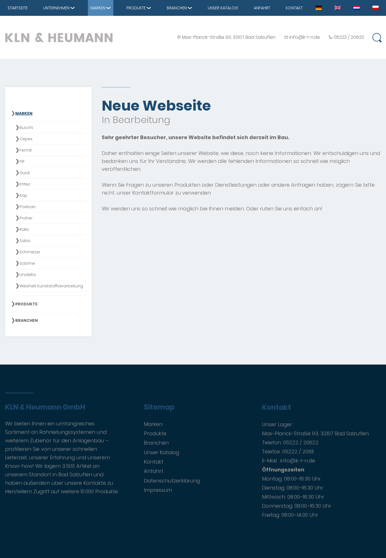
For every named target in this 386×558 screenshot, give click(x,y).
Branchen (177, 8)
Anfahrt (262, 8)
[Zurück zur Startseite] (59, 37)
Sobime (27, 263)
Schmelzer (29, 252)
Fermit (25, 150)
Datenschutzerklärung (172, 480)
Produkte (136, 8)
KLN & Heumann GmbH (45, 407)
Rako (24, 229)
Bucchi (26, 127)
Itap (23, 195)
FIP (22, 161)
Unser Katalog (223, 8)
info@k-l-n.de (304, 37)
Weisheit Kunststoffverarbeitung (51, 286)
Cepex (25, 139)
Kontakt (294, 8)
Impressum (158, 490)
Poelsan (27, 207)
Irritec (25, 184)
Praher (25, 218)
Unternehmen (56, 8)
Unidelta (27, 274)
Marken (97, 8)
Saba (24, 241)
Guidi (24, 173)
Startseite (18, 8)
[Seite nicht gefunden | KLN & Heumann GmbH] (319, 7)
